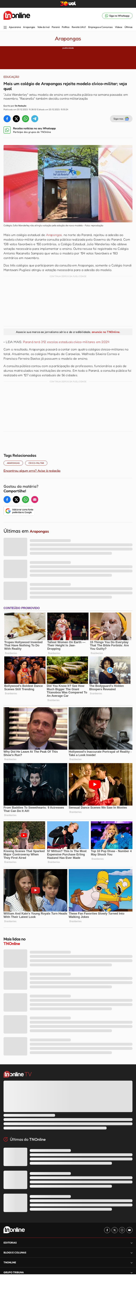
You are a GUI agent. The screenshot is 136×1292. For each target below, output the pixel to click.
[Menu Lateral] (5, 27)
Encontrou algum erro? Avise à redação (32, 470)
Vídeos (118, 27)
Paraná (56, 27)
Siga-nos (118, 118)
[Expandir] (131, 1272)
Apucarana (15, 27)
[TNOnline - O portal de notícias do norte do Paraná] (17, 15)
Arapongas (29, 27)
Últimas (128, 27)
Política (65, 27)
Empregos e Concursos (100, 27)
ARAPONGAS (13, 463)
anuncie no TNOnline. (106, 332)
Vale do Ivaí (43, 27)
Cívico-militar (36, 463)
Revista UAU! (79, 27)
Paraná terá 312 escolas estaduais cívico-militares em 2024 (66, 342)
